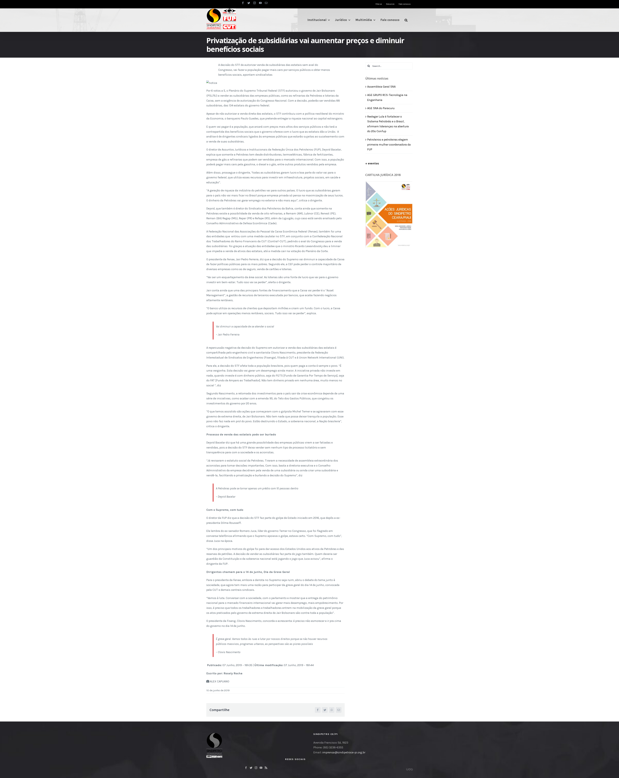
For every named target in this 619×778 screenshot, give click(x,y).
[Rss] (266, 767)
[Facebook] (246, 767)
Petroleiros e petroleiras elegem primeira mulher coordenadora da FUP (389, 144)
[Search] (406, 20)
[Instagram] (256, 767)
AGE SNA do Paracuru (381, 108)
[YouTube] (261, 767)
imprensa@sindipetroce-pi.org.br (343, 752)
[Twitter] (251, 767)
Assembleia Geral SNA (381, 86)
